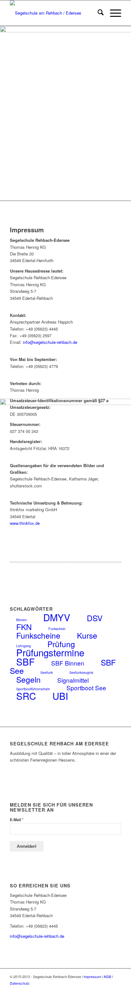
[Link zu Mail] (116, 990)
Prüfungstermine (50, 652)
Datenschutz (20, 983)
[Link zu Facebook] (97, 990)
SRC (26, 695)
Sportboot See (86, 687)
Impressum (92, 976)
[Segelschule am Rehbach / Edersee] (54, 13)
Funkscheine (38, 635)
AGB (107, 976)
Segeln (28, 679)
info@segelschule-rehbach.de (50, 342)
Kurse (87, 635)
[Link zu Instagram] (107, 990)
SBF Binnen (67, 663)
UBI (60, 695)
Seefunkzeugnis (81, 672)
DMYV (56, 617)
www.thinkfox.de (25, 523)
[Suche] (97, 13)
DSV (94, 617)
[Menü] (112, 13)
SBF (25, 661)
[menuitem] (97, 13)
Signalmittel (73, 680)
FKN (24, 626)
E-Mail (17, 819)
